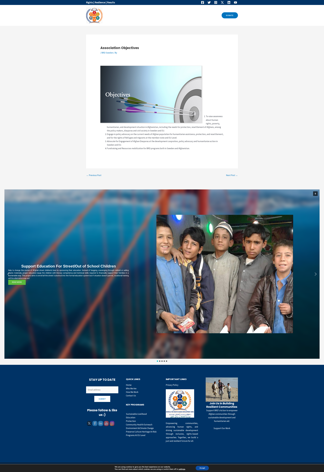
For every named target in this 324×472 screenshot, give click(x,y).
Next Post (232, 175)
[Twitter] (209, 2)
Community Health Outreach (139, 424)
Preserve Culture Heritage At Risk (141, 431)
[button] (230, 15)
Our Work (156, 15)
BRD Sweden (107, 52)
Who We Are (141, 15)
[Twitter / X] (222, 2)
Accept (202, 468)
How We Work (175, 15)
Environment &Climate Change (140, 428)
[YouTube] (235, 2)
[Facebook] (202, 2)
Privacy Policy (172, 385)
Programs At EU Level (135, 435)
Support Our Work (222, 428)
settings (182, 469)
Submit (102, 399)
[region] (162, 275)
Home (128, 15)
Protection (131, 421)
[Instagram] (215, 2)
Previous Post (93, 175)
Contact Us (192, 15)
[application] (163, 15)
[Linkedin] (228, 2)
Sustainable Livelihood (136, 414)
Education (130, 417)
